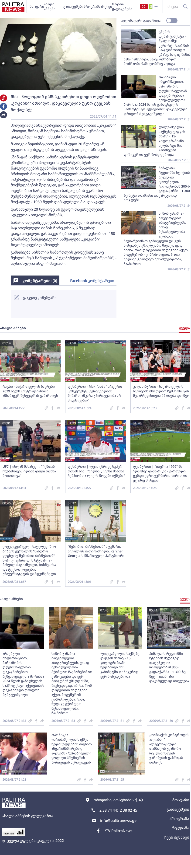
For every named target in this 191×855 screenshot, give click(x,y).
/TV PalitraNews (119, 830)
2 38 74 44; (108, 810)
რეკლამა (180, 828)
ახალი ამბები (49, 6)
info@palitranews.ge (118, 820)
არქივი (106, 6)
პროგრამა (92, 6)
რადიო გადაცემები (122, 6)
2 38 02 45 (128, 810)
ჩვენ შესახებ (176, 837)
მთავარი (37, 6)
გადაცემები (73, 6)
